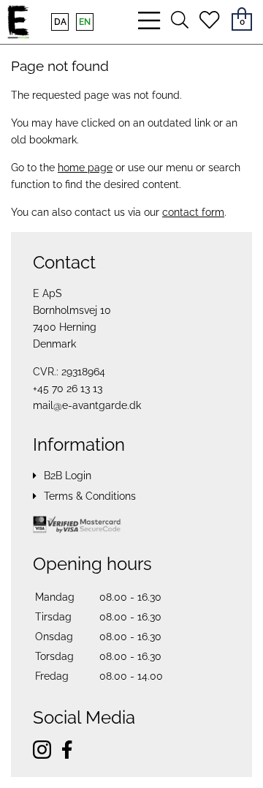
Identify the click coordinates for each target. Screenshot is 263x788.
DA (60, 22)
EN (85, 22)
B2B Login (67, 475)
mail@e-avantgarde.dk (87, 405)
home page (85, 167)
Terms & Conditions (90, 496)
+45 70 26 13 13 (67, 388)
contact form (193, 212)
